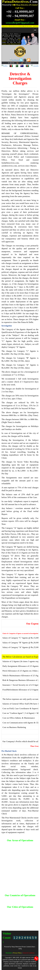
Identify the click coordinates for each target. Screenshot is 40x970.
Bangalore (30, 910)
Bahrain (7, 898)
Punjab (21, 921)
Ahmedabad (10, 910)
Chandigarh (23, 912)
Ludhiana (16, 918)
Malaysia (17, 900)
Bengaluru (9, 912)
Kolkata (32, 916)
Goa (13, 914)
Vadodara (33, 923)
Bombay (16, 912)
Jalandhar (7, 916)
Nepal (23, 900)
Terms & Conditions (28, 953)
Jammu (14, 916)
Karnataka (21, 916)
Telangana (7, 923)
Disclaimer (9, 953)
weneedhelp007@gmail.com (20, 22)
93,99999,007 (20, 12)
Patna (11, 921)
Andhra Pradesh (20, 910)
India (6, 900)
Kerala (27, 916)
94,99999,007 (20, 16)
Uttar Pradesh (24, 923)
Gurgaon (24, 914)
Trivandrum (15, 923)
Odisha (32, 920)
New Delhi (25, 920)
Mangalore (23, 918)
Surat (33, 921)
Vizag (20, 925)
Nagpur (13, 920)
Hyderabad (32, 914)
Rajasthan (27, 921)
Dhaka (28, 898)
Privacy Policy (17, 953)
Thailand (20, 902)
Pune (15, 921)
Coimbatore (7, 914)
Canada (22, 898)
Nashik (19, 920)
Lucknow (9, 918)
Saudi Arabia (30, 900)
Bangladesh (14, 898)
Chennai (31, 912)
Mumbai (30, 918)
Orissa (6, 921)
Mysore (7, 920)
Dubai (32, 898)
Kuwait (11, 900)
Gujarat (18, 914)
